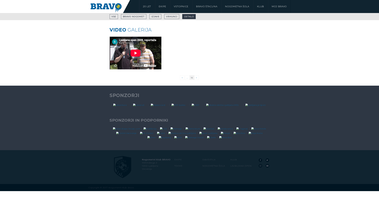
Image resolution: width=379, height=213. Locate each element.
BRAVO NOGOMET (133, 16)
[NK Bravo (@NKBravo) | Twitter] (267, 160)
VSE (113, 16)
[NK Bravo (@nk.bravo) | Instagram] (260, 166)
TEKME (178, 165)
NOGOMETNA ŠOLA (213, 165)
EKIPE (178, 159)
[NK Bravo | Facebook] (260, 160)
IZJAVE (155, 16)
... (187, 77)
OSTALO (189, 16)
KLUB (233, 159)
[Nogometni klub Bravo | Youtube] (267, 166)
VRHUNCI (171, 16)
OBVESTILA (209, 159)
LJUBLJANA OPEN (241, 165)
